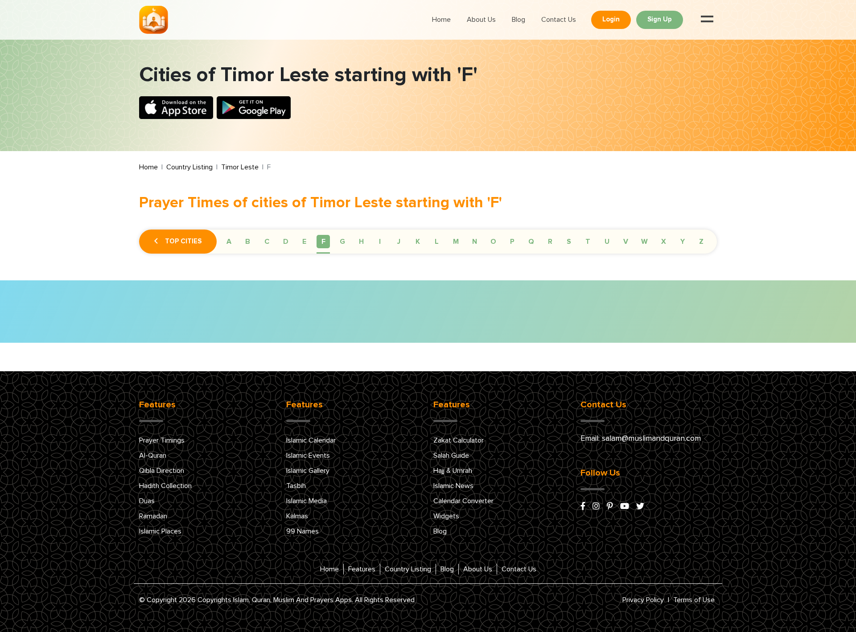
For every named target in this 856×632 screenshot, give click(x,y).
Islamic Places (160, 531)
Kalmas (297, 516)
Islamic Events (308, 455)
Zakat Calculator (458, 440)
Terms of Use (694, 599)
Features (361, 569)
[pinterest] (610, 507)
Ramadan (153, 516)
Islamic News (453, 485)
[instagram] (596, 507)
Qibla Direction (161, 470)
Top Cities (183, 241)
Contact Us (558, 19)
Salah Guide (451, 455)
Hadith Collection (165, 485)
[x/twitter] (640, 507)
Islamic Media (306, 501)
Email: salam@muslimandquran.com (640, 439)
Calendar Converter (463, 501)
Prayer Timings (162, 440)
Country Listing (189, 167)
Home (441, 19)
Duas (147, 501)
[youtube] (624, 507)
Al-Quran (152, 455)
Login (611, 19)
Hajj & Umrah (452, 470)
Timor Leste (240, 167)
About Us (481, 19)
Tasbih (296, 485)
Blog (518, 19)
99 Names (302, 531)
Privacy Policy (643, 599)
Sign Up (659, 19)
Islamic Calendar (311, 440)
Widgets (446, 516)
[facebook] (582, 507)
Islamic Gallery (307, 470)
